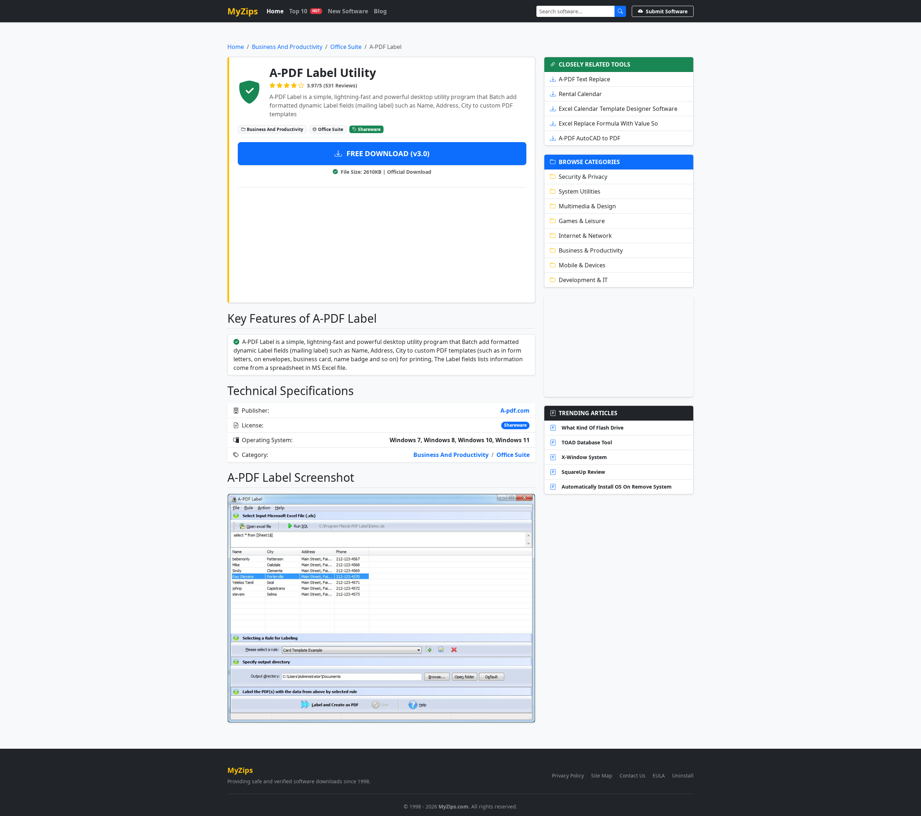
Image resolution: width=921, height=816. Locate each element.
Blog (380, 11)
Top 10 (304, 11)
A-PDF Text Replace (584, 79)
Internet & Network (585, 236)
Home (275, 11)
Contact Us (632, 775)
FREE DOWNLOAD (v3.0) (387, 153)
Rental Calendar (580, 94)
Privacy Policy (568, 775)
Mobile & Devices (582, 265)
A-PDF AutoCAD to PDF (589, 138)
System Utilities (579, 191)
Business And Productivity (287, 47)
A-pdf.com (515, 410)
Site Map (601, 775)
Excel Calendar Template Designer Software (618, 109)
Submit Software (667, 11)
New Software (348, 11)
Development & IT (583, 280)
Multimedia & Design (587, 206)
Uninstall (683, 775)
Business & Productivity (591, 250)
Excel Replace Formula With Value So (608, 123)
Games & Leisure (582, 221)
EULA (659, 775)
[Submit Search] (620, 11)
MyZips (242, 11)
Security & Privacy (583, 177)
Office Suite (346, 47)
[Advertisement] (382, 243)
